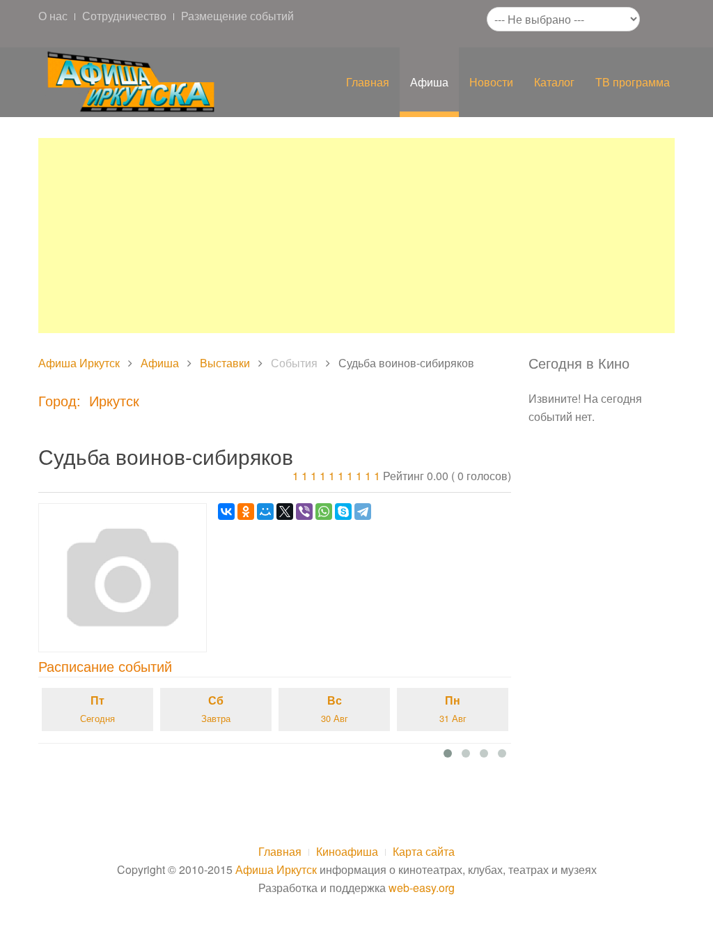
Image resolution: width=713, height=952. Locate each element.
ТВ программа (632, 82)
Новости (491, 82)
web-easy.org (422, 888)
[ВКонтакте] (226, 511)
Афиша (429, 82)
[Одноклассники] (245, 511)
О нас (53, 16)
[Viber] (304, 511)
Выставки (225, 363)
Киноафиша (347, 851)
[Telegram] (362, 511)
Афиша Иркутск (79, 363)
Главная (367, 82)
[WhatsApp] (323, 511)
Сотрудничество (124, 16)
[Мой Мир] (265, 511)
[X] (284, 511)
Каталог (554, 82)
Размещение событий (237, 16)
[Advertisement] (356, 235)
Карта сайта (424, 851)
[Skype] (343, 511)
